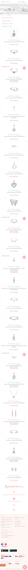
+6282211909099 (5, 537)
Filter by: (7, 23)
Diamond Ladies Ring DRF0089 (14, 440)
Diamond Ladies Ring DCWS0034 (14, 98)
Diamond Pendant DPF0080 (14, 211)
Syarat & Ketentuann (5, 527)
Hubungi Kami (18, 522)
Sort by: (6, 20)
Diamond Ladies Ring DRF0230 (14, 365)
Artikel (16, 519)
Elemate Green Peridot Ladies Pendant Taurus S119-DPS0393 (14, 346)
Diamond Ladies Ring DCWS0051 (14, 60)
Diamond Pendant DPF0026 (14, 192)
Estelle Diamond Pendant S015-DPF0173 (14, 384)
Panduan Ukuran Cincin (6, 519)
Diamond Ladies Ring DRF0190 (14, 248)
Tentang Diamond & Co (20, 517)
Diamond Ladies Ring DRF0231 (14, 229)
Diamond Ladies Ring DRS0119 (14, 308)
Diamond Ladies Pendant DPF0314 (14, 173)
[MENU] (26, 2)
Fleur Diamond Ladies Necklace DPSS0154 (14, 403)
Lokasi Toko (17, 524)
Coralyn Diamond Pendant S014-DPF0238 (14, 136)
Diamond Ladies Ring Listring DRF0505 (14, 155)
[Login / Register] (24, 2)
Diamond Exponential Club (7, 517)
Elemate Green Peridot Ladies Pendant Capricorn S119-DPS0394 (14, 289)
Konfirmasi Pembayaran (20, 526)
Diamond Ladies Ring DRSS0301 (14, 79)
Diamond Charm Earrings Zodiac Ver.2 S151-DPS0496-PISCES (14, 269)
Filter (3, 565)
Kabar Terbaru (18, 521)
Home (2, 15)
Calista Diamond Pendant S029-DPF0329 (14, 41)
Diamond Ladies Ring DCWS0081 (14, 327)
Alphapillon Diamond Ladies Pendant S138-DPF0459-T (14, 117)
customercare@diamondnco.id (14, 501)
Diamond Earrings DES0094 (14, 477)
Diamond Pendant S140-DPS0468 (14, 459)
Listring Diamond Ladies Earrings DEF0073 (14, 421)
